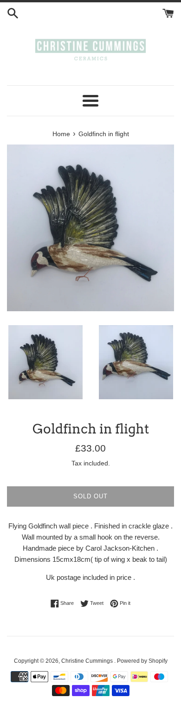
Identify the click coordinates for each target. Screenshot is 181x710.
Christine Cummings (87, 661)
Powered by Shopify (142, 661)
